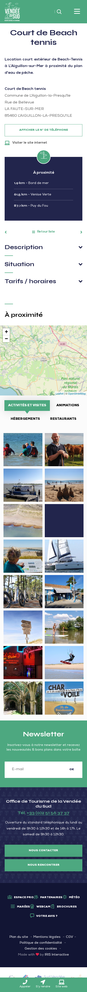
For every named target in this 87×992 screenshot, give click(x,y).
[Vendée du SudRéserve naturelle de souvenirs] (12, 12)
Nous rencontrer (44, 865)
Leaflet (59, 393)
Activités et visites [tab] (27, 405)
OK (71, 769)
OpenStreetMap (77, 393)
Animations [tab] (67, 405)
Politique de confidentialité (41, 943)
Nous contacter (43, 850)
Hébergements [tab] (25, 419)
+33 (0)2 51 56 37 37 (48, 812)
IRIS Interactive (57, 955)
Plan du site (19, 937)
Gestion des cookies (41, 948)
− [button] (6, 339)
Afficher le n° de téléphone (43, 130)
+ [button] (6, 332)
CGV (69, 937)
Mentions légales (47, 937)
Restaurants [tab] (63, 419)
